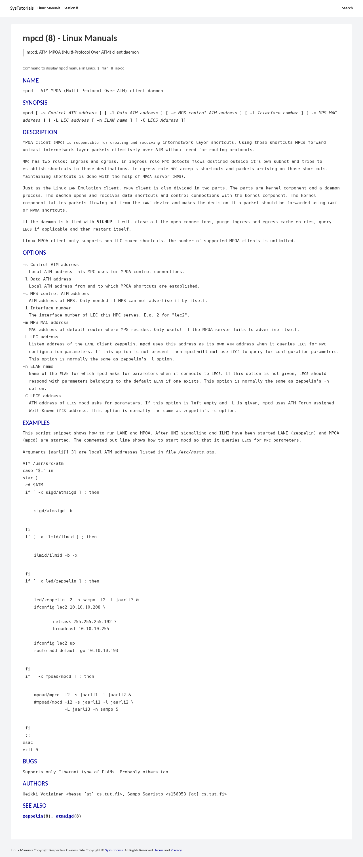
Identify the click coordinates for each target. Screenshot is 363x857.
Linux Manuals (48, 8)
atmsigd (65, 816)
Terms (159, 850)
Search (347, 8)
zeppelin (33, 816)
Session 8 (71, 8)
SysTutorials (22, 8)
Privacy (176, 850)
